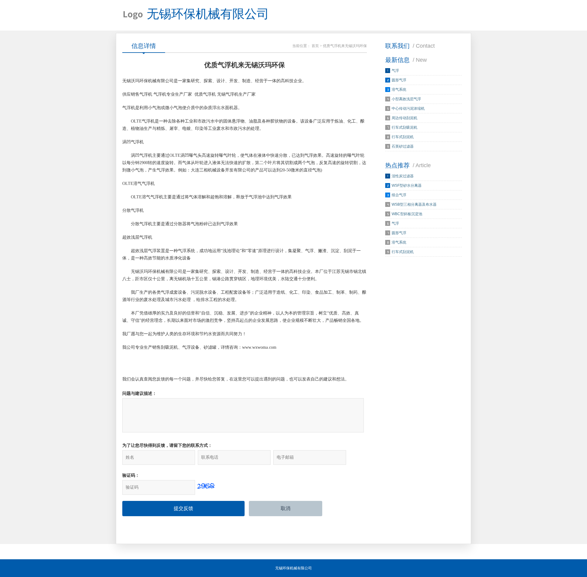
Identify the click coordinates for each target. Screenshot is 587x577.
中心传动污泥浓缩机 (408, 108)
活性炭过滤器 (403, 176)
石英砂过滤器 (403, 146)
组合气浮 (399, 195)
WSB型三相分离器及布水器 (414, 204)
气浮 (395, 70)
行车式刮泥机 (403, 137)
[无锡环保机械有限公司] (133, 15)
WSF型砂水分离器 (407, 185)
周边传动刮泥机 (404, 118)
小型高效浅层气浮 (406, 99)
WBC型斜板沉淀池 (407, 214)
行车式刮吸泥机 (404, 127)
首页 (315, 46)
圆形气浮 (399, 80)
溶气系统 (399, 89)
